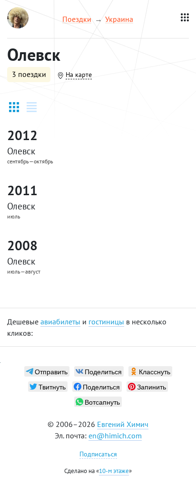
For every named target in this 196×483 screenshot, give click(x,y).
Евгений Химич (122, 424)
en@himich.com (115, 435)
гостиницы (106, 321)
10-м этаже (114, 471)
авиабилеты (60, 321)
